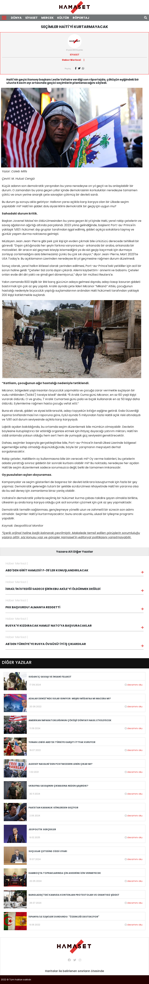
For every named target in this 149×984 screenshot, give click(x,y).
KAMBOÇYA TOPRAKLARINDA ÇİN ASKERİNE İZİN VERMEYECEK (65, 873)
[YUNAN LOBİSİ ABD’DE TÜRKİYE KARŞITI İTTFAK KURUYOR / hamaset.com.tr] (15, 746)
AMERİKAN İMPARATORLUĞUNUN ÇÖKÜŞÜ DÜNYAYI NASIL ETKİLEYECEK (70, 720)
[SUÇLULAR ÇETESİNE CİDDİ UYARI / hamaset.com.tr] (15, 855)
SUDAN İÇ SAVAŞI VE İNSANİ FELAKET (50, 676)
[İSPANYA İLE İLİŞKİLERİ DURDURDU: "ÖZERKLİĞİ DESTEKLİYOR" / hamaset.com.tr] (15, 921)
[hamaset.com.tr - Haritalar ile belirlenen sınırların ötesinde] (74, 7)
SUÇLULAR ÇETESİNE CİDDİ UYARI (48, 851)
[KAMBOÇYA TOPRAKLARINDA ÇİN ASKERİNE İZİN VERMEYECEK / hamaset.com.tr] (15, 877)
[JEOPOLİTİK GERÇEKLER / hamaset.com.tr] (15, 833)
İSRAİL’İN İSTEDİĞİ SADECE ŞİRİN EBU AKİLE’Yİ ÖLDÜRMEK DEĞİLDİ (52, 589)
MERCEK (47, 18)
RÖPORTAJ (81, 18)
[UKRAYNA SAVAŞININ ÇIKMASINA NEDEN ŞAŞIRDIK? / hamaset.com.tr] (15, 790)
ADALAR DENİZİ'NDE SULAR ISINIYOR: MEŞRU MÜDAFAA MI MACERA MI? (70, 698)
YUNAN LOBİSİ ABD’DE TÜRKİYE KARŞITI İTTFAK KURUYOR (62, 742)
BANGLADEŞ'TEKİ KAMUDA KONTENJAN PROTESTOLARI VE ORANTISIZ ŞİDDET (74, 894)
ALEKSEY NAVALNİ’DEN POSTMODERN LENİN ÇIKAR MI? (60, 763)
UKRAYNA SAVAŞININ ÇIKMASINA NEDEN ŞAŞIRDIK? (58, 785)
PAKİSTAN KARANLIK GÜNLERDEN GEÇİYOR (53, 807)
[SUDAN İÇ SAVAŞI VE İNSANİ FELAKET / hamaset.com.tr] (15, 681)
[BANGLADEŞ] (15, 899)
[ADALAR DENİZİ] (15, 703)
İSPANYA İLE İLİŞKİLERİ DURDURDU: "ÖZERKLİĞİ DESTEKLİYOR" (64, 916)
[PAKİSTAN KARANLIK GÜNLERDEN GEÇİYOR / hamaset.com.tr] (15, 812)
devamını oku (134, 684)
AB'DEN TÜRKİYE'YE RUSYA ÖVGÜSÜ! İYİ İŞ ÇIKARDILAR (45, 644)
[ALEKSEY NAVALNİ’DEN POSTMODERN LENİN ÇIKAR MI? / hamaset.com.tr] (15, 768)
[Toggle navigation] (4, 18)
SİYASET (31, 18)
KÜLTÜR (63, 18)
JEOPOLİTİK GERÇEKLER (42, 829)
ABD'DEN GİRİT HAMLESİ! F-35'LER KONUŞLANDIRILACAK (46, 570)
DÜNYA (16, 18)
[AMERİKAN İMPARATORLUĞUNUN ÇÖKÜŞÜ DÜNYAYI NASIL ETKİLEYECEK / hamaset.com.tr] (15, 724)
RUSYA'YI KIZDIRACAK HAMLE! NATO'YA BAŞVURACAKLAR (48, 626)
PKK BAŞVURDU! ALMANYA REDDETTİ (32, 607)
